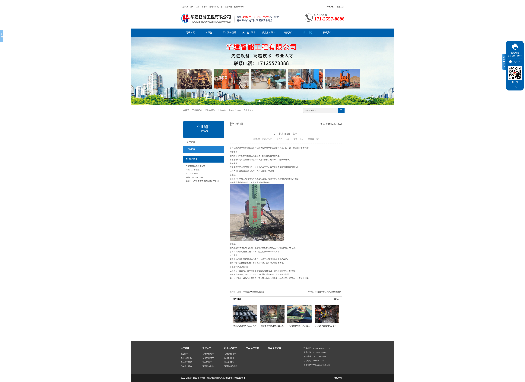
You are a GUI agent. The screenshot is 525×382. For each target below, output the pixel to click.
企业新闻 (307, 32)
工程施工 (209, 32)
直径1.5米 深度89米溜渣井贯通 (250, 292)
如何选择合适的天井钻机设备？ (328, 292)
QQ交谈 (516, 61)
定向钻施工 (223, 110)
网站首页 (190, 32)
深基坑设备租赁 (231, 366)
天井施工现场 (249, 32)
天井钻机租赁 (230, 354)
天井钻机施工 (198, 110)
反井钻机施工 (211, 110)
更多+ (336, 299)
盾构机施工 (248, 110)
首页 (322, 124)
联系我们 (341, 6)
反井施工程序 (268, 32)
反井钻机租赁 (230, 358)
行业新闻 (191, 149)
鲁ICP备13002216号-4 (235, 378)
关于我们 (330, 6)
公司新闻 (191, 142)
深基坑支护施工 (235, 110)
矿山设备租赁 (229, 32)
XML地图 (338, 378)
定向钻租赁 (229, 362)
